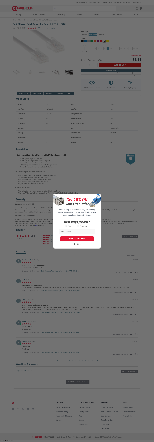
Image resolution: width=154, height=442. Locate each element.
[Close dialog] (98, 196)
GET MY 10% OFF (77, 238)
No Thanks (77, 244)
